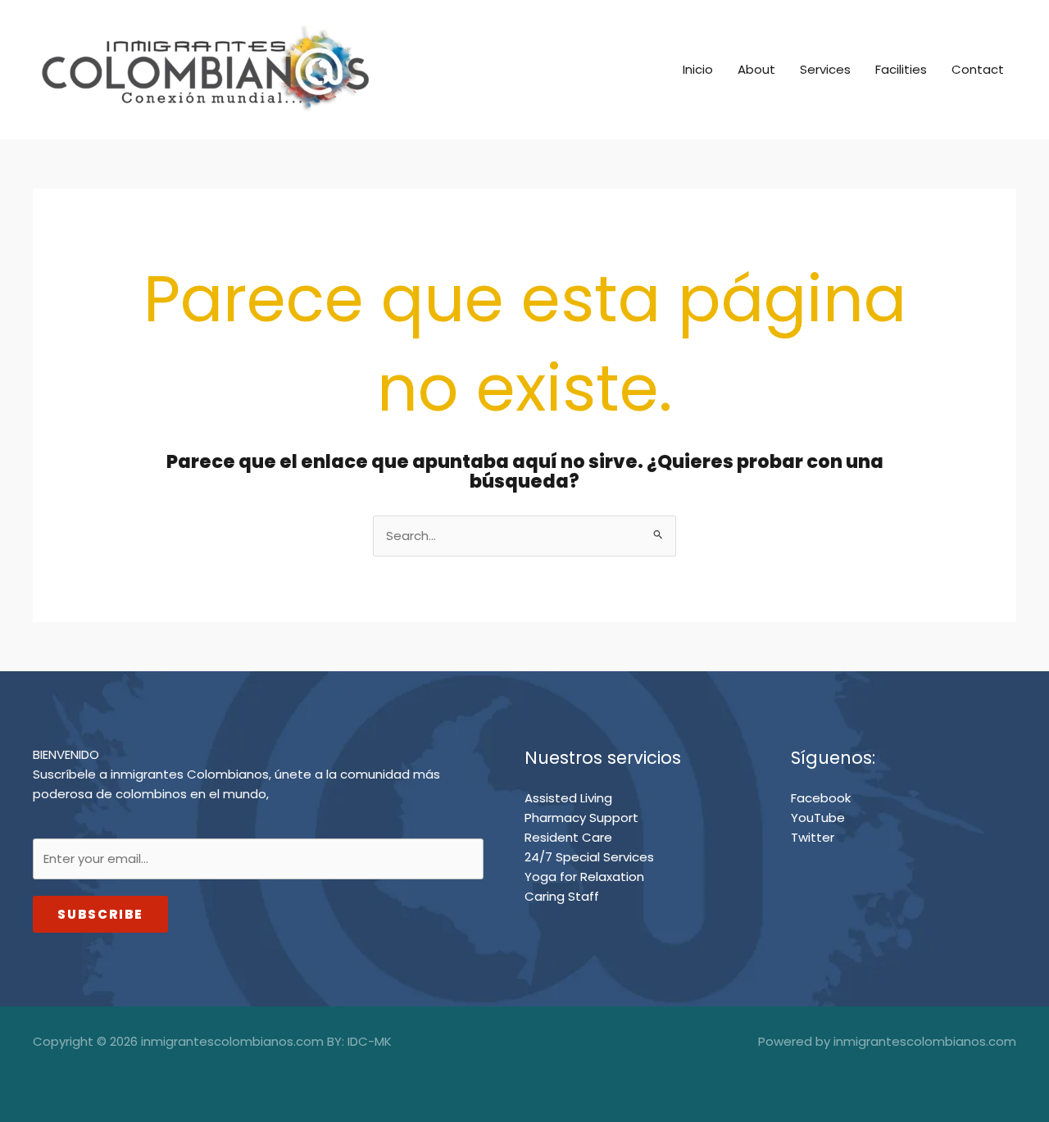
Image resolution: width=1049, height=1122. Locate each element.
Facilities (901, 69)
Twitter (812, 837)
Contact (977, 69)
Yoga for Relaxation (584, 876)
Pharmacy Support (581, 817)
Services (825, 69)
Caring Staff (561, 896)
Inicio (698, 69)
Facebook (821, 797)
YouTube (818, 817)
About (756, 69)
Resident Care (568, 837)
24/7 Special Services (589, 856)
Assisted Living (568, 797)
